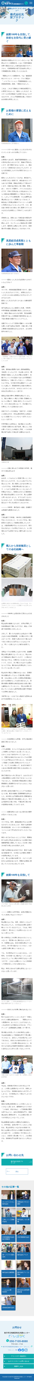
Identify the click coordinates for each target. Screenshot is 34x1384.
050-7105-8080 (18, 1341)
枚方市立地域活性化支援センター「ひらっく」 (17, 1346)
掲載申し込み (18, 1366)
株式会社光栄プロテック (17, 1162)
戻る (17, 1171)
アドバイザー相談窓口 (18, 1356)
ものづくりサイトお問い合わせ (18, 1361)
